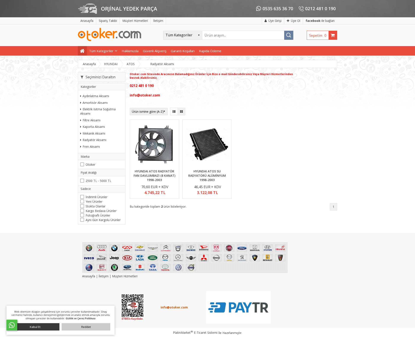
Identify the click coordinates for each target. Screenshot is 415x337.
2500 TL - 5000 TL (98, 181)
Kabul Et (35, 327)
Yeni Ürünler (94, 201)
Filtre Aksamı (92, 120)
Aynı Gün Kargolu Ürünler (103, 220)
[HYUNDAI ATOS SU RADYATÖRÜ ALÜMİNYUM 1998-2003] (207, 145)
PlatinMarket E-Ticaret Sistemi (195, 333)
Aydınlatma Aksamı (96, 96)
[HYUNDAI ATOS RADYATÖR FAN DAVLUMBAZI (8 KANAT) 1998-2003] (154, 145)
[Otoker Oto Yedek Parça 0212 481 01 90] (109, 40)
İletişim (103, 276)
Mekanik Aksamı (94, 133)
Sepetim (317, 35)
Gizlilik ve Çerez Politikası (81, 318)
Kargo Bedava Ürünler (101, 211)
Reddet (86, 327)
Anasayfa (89, 276)
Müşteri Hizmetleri (124, 276)
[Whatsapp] (11, 325)
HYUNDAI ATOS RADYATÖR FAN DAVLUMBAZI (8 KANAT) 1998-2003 (154, 175)
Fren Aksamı (91, 146)
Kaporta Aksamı (94, 127)
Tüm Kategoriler (101, 51)
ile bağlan (320, 21)
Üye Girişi (274, 21)
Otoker (90, 164)
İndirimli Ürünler (96, 197)
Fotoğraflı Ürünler (98, 215)
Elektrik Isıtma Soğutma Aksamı (98, 111)
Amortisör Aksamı (95, 103)
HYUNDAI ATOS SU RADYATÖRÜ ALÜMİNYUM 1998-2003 (207, 175)
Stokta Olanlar (95, 206)
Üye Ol (295, 21)
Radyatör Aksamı (94, 140)
